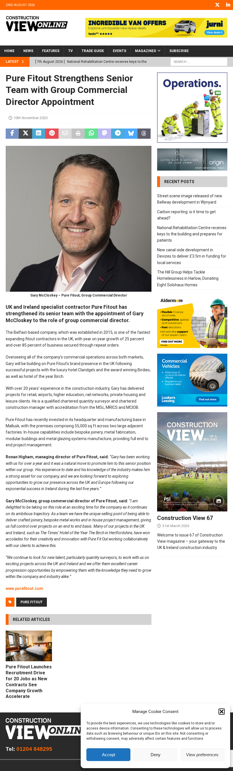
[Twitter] (217, 5)
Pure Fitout (31, 602)
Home (9, 51)
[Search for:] (198, 61)
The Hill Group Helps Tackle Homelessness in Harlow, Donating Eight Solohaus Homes (188, 278)
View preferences (202, 754)
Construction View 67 (185, 518)
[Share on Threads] (144, 133)
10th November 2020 (30, 118)
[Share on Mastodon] (104, 133)
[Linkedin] (228, 5)
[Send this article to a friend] (65, 133)
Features (50, 51)
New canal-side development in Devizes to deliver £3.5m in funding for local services (191, 256)
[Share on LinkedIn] (38, 133)
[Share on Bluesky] (131, 133)
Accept (108, 754)
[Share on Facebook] (12, 133)
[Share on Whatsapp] (91, 133)
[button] (221, 711)
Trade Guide (93, 51)
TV (70, 51)
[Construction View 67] (192, 461)
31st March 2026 (175, 526)
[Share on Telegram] (117, 133)
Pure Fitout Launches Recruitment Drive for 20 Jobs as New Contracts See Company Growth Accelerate (29, 681)
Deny (156, 754)
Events (119, 51)
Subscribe (179, 51)
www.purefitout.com (24, 588)
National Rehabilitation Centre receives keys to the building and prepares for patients (191, 234)
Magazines (145, 51)
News (28, 51)
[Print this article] (78, 133)
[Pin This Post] (51, 133)
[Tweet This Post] (25, 133)
